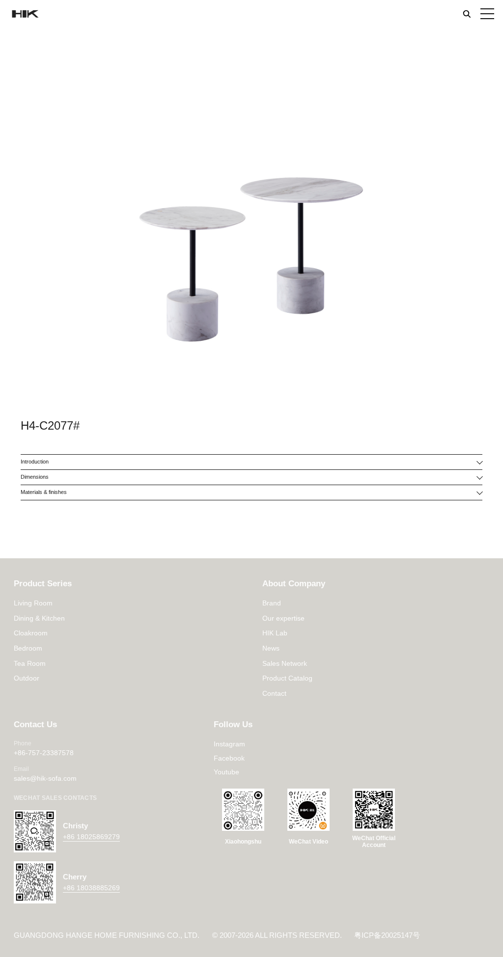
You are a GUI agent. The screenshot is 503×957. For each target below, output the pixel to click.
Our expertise (283, 618)
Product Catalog (287, 678)
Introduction (35, 462)
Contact (274, 693)
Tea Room (30, 663)
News (270, 648)
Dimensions (35, 477)
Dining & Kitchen (39, 618)
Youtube (226, 772)
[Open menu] (487, 13)
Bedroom (28, 648)
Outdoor (26, 678)
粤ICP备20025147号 (387, 935)
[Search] (467, 14)
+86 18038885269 (91, 888)
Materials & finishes (44, 492)
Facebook (229, 758)
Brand (271, 603)
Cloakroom (31, 633)
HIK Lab (274, 633)
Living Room (33, 603)
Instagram (229, 744)
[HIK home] (24, 14)
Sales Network (284, 663)
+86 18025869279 (91, 837)
